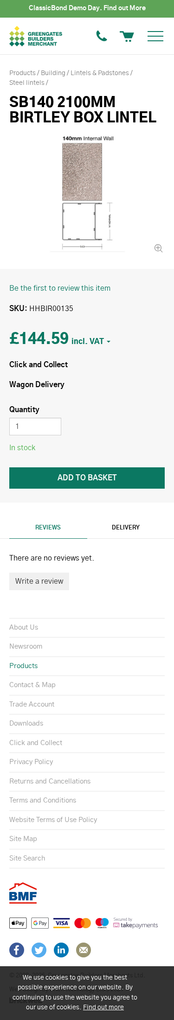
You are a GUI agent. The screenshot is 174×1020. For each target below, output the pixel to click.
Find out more (103, 1007)
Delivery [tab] (126, 527)
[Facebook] (17, 950)
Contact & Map (32, 685)
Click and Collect (35, 743)
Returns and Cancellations (49, 781)
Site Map (23, 838)
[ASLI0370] (87, 194)
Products (23, 666)
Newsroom (25, 646)
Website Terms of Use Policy (53, 819)
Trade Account (31, 704)
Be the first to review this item (59, 288)
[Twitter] (39, 950)
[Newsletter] (83, 950)
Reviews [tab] (48, 527)
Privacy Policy (31, 762)
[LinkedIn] (61, 950)
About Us (23, 627)
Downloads (26, 723)
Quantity (24, 410)
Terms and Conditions (42, 800)
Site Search (27, 858)
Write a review (39, 581)
